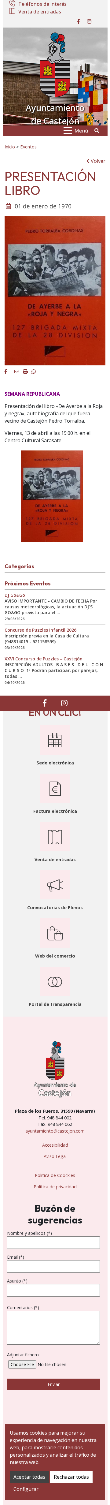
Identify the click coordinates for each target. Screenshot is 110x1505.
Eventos (28, 147)
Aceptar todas (29, 1476)
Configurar (25, 1489)
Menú (81, 130)
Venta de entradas (39, 11)
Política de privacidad (55, 1186)
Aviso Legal (55, 1156)
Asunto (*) (17, 1281)
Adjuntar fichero (23, 1354)
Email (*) (15, 1257)
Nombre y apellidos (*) (29, 1233)
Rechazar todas (71, 1476)
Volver (97, 161)
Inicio (10, 147)
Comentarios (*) (23, 1307)
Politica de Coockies (55, 1175)
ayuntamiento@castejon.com (55, 1131)
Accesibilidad (55, 1145)
